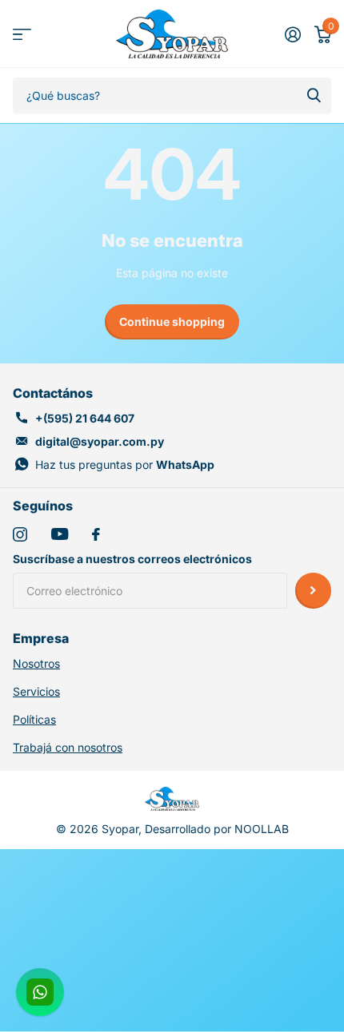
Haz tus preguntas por (124, 464)
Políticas (34, 719)
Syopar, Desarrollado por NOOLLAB (195, 829)
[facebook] (96, 534)
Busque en (313, 95)
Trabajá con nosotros (67, 747)
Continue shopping (172, 321)
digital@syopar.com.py (99, 441)
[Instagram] (20, 534)
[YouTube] (59, 534)
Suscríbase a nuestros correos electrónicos (132, 559)
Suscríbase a (313, 591)
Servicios (36, 691)
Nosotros (36, 663)
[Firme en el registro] (292, 34)
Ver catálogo (22, 34)
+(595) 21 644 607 (84, 418)
